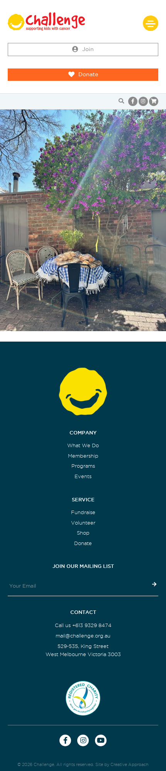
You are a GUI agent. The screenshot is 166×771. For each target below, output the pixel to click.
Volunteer (83, 522)
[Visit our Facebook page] (132, 101)
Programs (83, 465)
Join (88, 49)
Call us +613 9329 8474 (83, 625)
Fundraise (83, 512)
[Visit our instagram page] (143, 101)
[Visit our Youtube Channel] (101, 740)
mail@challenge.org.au (83, 635)
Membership (83, 455)
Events (83, 476)
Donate (88, 74)
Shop (83, 532)
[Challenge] (83, 21)
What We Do (83, 445)
